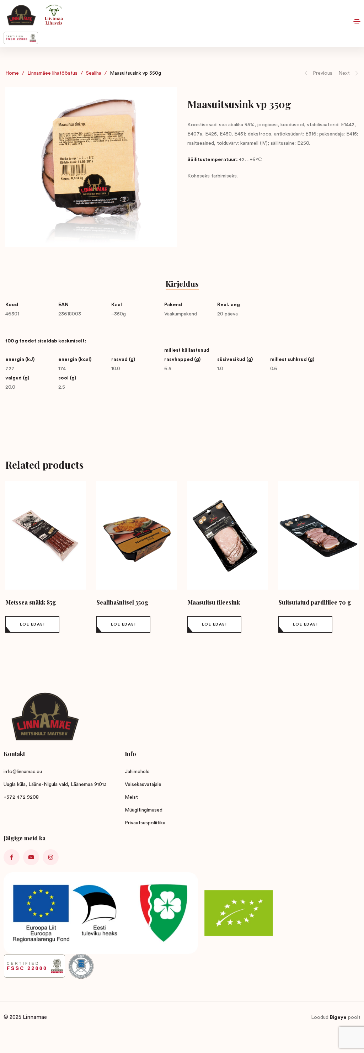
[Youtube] (31, 857)
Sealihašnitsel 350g (122, 602)
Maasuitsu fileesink (213, 602)
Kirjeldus (182, 283)
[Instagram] (51, 857)
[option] (45, 558)
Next (344, 73)
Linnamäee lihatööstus (52, 73)
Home (12, 73)
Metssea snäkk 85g (30, 602)
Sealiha (93, 73)
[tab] (182, 285)
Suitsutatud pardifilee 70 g (314, 602)
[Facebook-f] (12, 857)
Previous (322, 73)
